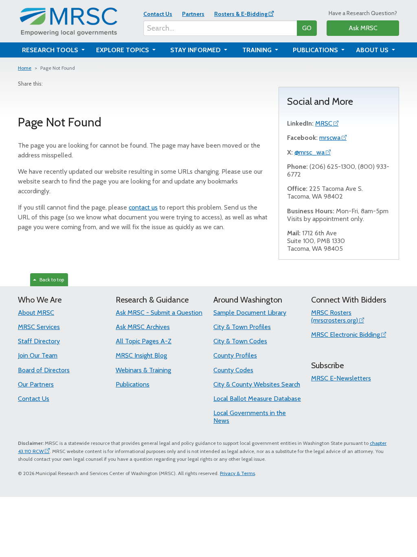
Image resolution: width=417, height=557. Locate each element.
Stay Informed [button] (196, 50)
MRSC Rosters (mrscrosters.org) (334, 316)
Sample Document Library (249, 312)
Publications (132, 384)
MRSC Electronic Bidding (345, 334)
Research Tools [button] (51, 50)
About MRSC (36, 312)
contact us (143, 207)
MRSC (323, 123)
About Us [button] (373, 50)
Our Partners (36, 384)
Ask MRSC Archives (143, 327)
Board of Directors (44, 370)
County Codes (233, 370)
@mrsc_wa (309, 152)
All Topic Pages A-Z (143, 341)
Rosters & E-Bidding (241, 14)
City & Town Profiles (242, 327)
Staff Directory (39, 341)
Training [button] (257, 50)
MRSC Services (39, 327)
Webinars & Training (143, 370)
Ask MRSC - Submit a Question (159, 312)
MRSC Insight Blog (141, 355)
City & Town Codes (240, 341)
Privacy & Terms (237, 473)
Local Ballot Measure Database (257, 398)
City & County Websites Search (256, 384)
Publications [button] (316, 50)
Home (24, 68)
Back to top (50, 279)
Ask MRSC (363, 28)
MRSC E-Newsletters (341, 378)
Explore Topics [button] (123, 50)
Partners (193, 14)
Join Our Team (37, 355)
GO (307, 28)
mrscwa (329, 137)
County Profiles (235, 355)
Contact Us (157, 14)
